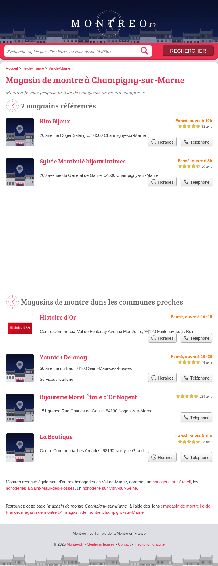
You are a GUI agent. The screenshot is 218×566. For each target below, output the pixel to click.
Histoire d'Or (58, 317)
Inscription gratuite (149, 544)
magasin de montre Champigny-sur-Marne (104, 512)
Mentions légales (101, 544)
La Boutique (56, 436)
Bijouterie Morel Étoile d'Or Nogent (88, 396)
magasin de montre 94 (41, 512)
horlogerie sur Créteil (171, 481)
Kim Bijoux (55, 121)
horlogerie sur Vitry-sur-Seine (110, 488)
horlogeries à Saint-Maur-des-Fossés (40, 488)
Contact (124, 544)
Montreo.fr (109, 23)
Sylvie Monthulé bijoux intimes (83, 161)
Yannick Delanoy (63, 357)
